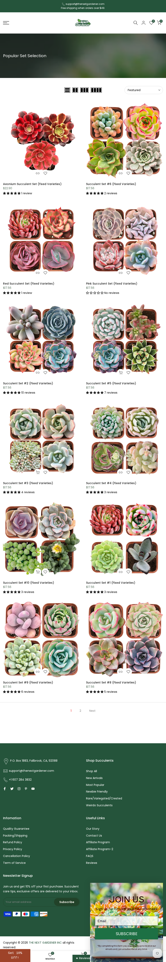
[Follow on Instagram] (19, 788)
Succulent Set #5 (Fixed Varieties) (111, 383)
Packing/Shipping (15, 836)
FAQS (89, 856)
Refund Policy (12, 842)
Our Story (92, 829)
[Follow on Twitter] (12, 788)
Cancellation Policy (16, 856)
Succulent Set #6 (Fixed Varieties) (111, 184)
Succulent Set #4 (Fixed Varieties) (111, 483)
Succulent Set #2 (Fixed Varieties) (28, 383)
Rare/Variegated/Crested (104, 798)
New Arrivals (94, 778)
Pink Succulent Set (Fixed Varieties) (111, 284)
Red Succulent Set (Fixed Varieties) (28, 284)
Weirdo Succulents (99, 805)
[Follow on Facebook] (4, 788)
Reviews (91, 863)
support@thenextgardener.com (85, 4)
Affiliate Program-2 (99, 849)
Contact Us (94, 836)
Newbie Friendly (97, 792)
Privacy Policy (12, 849)
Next (92, 711)
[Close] (158, 886)
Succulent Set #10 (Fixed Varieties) (28, 583)
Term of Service (14, 863)
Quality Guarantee (16, 829)
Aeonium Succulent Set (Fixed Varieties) (32, 184)
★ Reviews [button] (83, 958)
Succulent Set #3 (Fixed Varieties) (28, 483)
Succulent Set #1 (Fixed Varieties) (110, 583)
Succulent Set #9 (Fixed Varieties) (28, 682)
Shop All (91, 771)
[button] (12, 193)
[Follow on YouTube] (33, 788)
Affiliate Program (98, 842)
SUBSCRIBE (126, 934)
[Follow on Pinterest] (25, 788)
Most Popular (95, 785)
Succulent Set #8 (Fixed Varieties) (111, 682)
